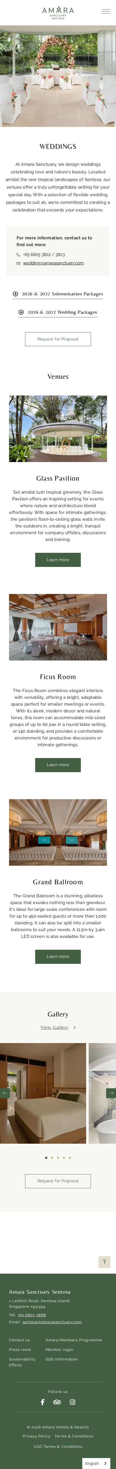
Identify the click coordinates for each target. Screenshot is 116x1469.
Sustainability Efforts (22, 1362)
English (92, 1463)
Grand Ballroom (58, 882)
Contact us (19, 1340)
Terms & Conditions (74, 1436)
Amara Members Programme (74, 1340)
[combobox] (96, 1463)
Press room (20, 1349)
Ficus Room (58, 677)
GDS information (62, 1359)
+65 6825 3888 (32, 1315)
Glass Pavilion (58, 478)
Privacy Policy (37, 1436)
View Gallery (55, 1027)
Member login (59, 1349)
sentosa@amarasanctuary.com (52, 1322)
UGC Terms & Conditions (58, 1446)
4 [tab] (64, 1158)
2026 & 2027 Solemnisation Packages (62, 294)
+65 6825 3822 (37, 254)
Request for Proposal (58, 339)
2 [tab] (52, 1158)
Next (111, 1093)
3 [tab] (58, 1158)
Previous (5, 1093)
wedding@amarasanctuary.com (53, 263)
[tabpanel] (44, 1093)
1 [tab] (46, 1158)
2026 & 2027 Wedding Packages (62, 312)
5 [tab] (70, 1158)
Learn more (58, 560)
